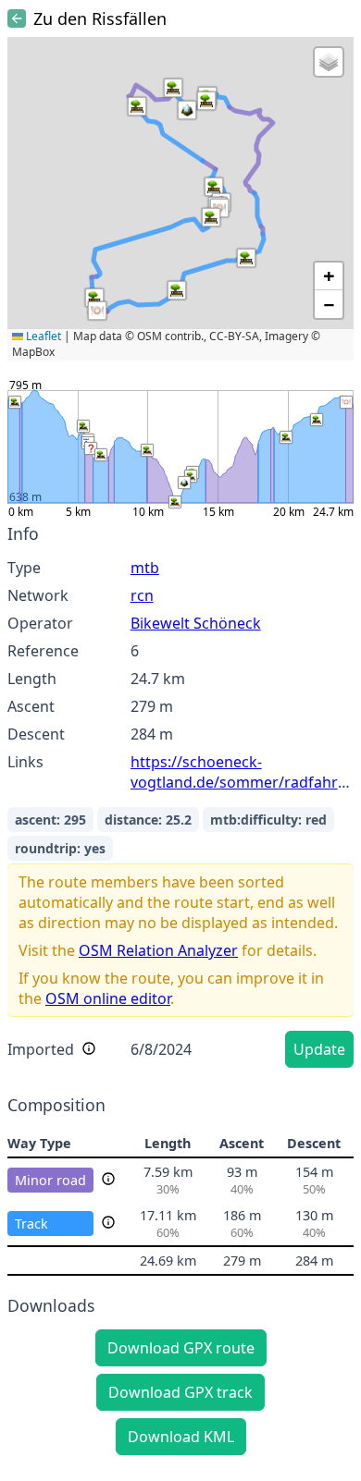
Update (319, 1049)
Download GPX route (181, 1348)
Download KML (181, 1436)
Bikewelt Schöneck (196, 623)
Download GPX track (180, 1392)
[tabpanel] (180, 798)
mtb (145, 567)
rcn (142, 595)
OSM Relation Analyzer (158, 950)
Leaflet (42, 336)
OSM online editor (107, 998)
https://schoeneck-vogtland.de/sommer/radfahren (243, 772)
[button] (173, 88)
